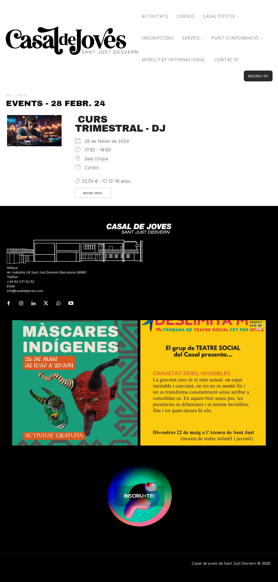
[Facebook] (8, 304)
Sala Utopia (96, 158)
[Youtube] (71, 304)
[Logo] (72, 40)
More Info (93, 193)
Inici (9, 95)
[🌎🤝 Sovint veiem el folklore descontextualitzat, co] (75, 383)
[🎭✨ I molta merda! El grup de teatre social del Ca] (203, 383)
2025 (266, 563)
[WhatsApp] (58, 304)
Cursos (91, 167)
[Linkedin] (33, 304)
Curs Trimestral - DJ (120, 123)
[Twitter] (46, 304)
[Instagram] (21, 304)
